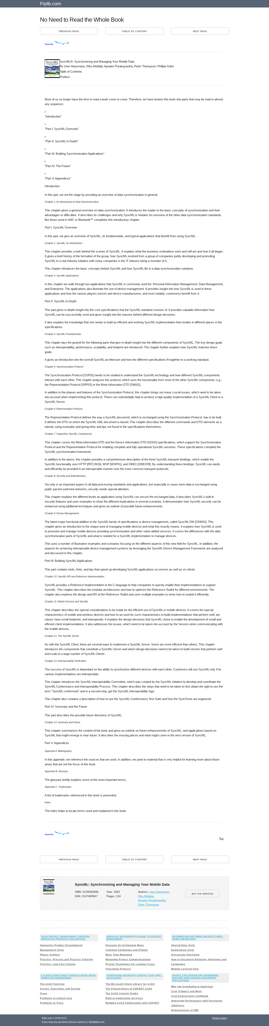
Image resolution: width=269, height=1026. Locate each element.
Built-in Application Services (124, 998)
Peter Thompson (148, 904)
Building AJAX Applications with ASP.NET (133, 1003)
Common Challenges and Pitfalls (127, 950)
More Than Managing (119, 954)
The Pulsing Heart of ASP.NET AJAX (129, 988)
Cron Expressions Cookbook (189, 996)
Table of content (134, 31)
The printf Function (52, 984)
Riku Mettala (146, 896)
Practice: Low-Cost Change (58, 964)
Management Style (52, 950)
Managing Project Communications (128, 959)
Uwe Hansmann (159, 891)
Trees (43, 993)
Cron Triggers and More (186, 991)
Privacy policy (219, 1018)
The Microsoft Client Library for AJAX (130, 984)
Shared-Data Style (183, 945)
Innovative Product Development (61, 945)
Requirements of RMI (185, 1010)
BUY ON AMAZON (202, 894)
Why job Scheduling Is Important (192, 986)
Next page (200, 31)
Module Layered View (185, 969)
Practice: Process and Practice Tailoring (66, 959)
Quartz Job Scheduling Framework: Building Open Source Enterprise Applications (195, 978)
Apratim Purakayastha (152, 900)
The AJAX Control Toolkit (122, 993)
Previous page (69, 31)
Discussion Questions (185, 954)
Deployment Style (182, 950)
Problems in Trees (52, 1003)
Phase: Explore (50, 954)
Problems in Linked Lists (56, 998)
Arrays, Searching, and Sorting (60, 988)
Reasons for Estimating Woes (125, 945)
